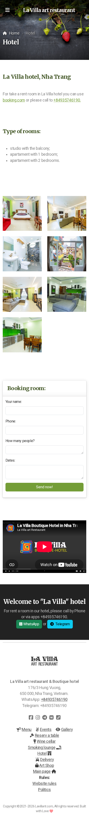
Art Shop (46, 765)
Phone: (10, 421)
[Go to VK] (51, 717)
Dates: (10, 460)
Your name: (13, 401)
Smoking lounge (41, 747)
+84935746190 (54, 699)
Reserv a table (47, 735)
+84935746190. (67, 100)
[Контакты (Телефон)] (58, 717)
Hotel (42, 753)
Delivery (47, 759)
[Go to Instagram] (37, 717)
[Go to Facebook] (30, 717)
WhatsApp (31, 624)
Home (14, 33)
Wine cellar (46, 741)
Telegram (62, 624)
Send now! (44, 487)
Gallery (67, 729)
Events (46, 729)
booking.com (14, 100)
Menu (26, 729)
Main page (42, 771)
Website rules (44, 783)
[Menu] (7, 10)
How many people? (20, 441)
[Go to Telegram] (44, 717)
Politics (44, 789)
